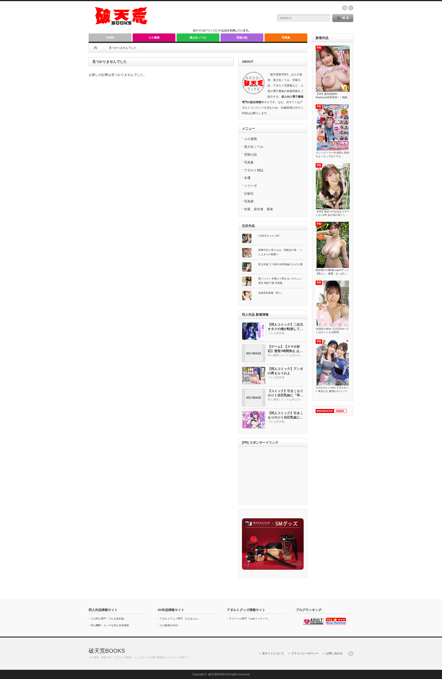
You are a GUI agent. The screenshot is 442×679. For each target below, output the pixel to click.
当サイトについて (273, 653)
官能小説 (241, 37)
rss (344, 7)
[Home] (95, 47)
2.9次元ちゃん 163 (268, 235)
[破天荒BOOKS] (121, 23)
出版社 (249, 193)
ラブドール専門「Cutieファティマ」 (249, 618)
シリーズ (250, 185)
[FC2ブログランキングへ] (336, 624)
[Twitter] (350, 653)
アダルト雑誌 (253, 170)
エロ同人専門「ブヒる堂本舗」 (108, 618)
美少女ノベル (198, 37)
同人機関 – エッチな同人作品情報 (110, 625)
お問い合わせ (334, 653)
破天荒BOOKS (107, 651)
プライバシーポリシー (305, 653)
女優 (247, 178)
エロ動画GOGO (169, 625)
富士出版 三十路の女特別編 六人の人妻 (280, 264)
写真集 (286, 37)
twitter (350, 7)
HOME (110, 37)
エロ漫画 (154, 37)
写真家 (249, 201)
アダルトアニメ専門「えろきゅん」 (180, 618)
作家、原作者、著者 (258, 209)
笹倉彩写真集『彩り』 (271, 292)
